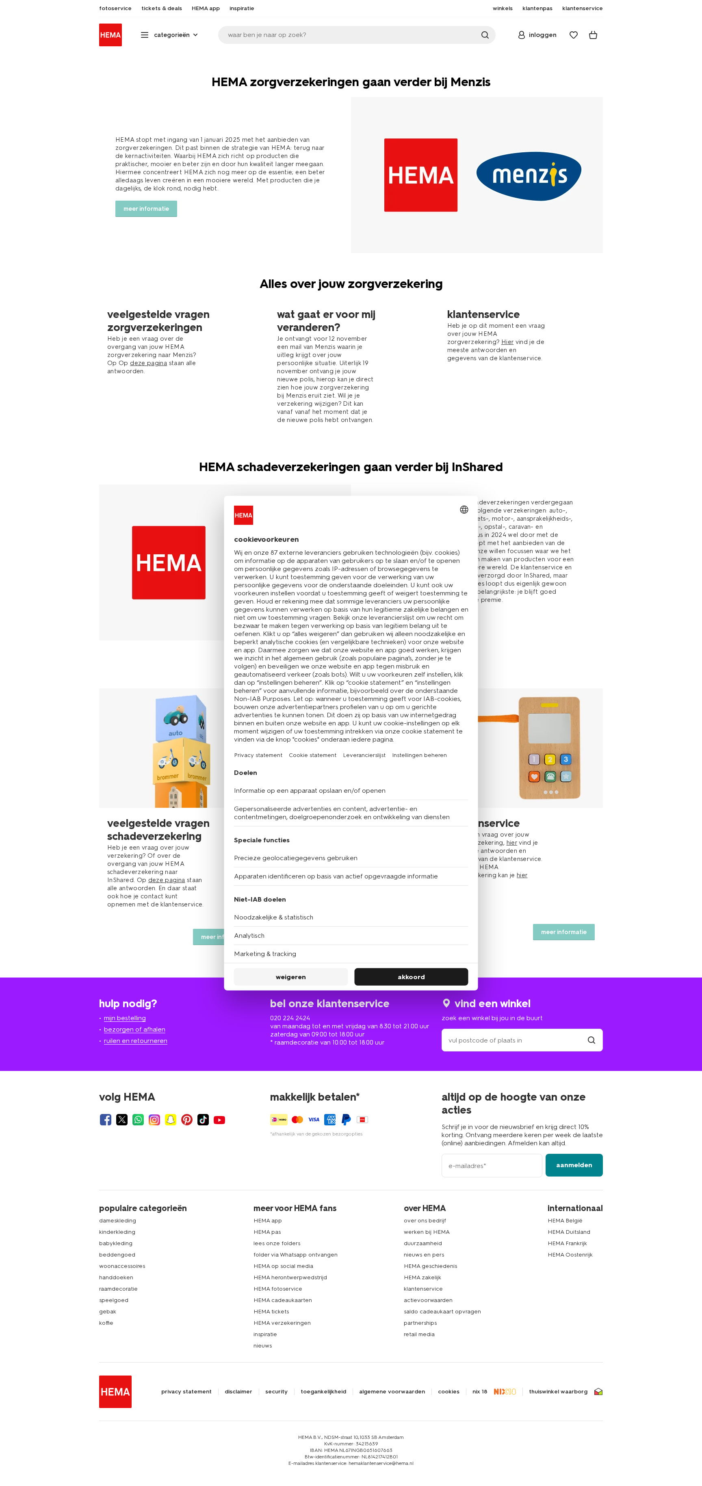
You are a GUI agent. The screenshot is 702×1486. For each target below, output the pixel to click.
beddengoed (117, 1254)
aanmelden (574, 1165)
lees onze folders (277, 1243)
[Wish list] (573, 35)
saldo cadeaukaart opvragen (442, 1311)
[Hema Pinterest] (187, 1119)
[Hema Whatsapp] (138, 1119)
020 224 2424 (290, 1018)
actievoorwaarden (428, 1300)
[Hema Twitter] (122, 1119)
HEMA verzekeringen (282, 1322)
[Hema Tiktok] (203, 1119)
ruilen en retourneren (135, 1041)
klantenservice (423, 1288)
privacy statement (186, 1392)
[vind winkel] (591, 1040)
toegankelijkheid (323, 1392)
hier (512, 842)
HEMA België (565, 1220)
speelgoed (113, 1300)
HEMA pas (267, 1232)
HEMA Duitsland (569, 1232)
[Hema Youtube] (219, 1119)
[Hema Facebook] (105, 1119)
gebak (107, 1311)
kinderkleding (117, 1232)
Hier (507, 342)
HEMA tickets (271, 1311)
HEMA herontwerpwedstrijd (290, 1277)
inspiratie (265, 1334)
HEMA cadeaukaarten (283, 1300)
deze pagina (148, 363)
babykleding (115, 1243)
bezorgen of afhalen (134, 1029)
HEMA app (268, 1220)
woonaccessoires (122, 1266)
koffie (106, 1322)
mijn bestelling (125, 1018)
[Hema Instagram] (154, 1119)
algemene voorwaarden (392, 1392)
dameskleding (117, 1220)
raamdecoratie (118, 1288)
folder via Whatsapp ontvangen (296, 1254)
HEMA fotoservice (278, 1288)
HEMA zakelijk (422, 1277)
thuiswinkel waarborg (558, 1392)
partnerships (420, 1322)
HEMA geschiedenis (430, 1266)
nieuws (263, 1345)
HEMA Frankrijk (567, 1243)
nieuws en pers (424, 1254)
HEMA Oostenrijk (570, 1254)
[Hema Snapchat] (170, 1119)
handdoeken (116, 1277)
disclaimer (238, 1392)
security (276, 1392)
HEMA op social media (283, 1266)
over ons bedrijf (425, 1220)
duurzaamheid (423, 1243)
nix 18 (480, 1392)
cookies (448, 1392)
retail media (419, 1334)
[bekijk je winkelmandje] (593, 35)
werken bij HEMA (427, 1232)
